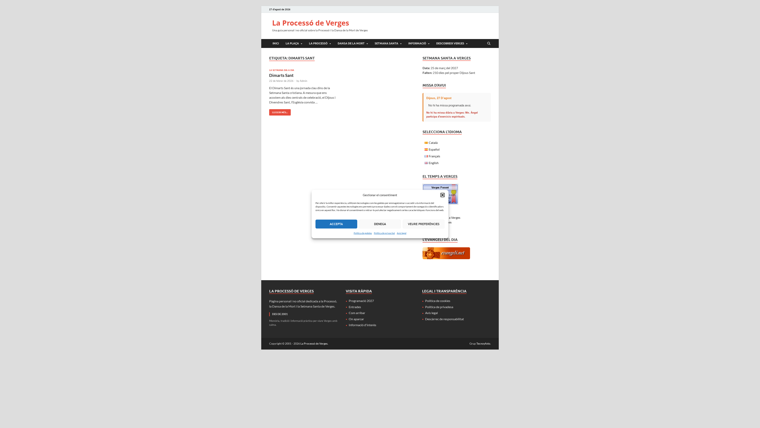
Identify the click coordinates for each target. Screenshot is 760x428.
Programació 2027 (361, 301)
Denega (380, 224)
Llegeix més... (278, 111)
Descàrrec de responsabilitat (444, 319)
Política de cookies (437, 301)
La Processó (318, 43)
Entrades (355, 307)
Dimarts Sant (281, 75)
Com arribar (357, 313)
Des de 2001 (280, 314)
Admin (303, 80)
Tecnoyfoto (483, 343)
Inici (276, 43)
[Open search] (489, 43)
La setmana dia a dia (281, 70)
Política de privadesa (439, 307)
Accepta (336, 224)
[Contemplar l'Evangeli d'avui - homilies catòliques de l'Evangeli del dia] (446, 258)
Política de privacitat (384, 233)
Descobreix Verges (450, 43)
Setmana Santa (386, 43)
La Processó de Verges (310, 23)
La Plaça (292, 43)
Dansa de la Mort (351, 43)
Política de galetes (363, 233)
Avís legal (401, 233)
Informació (417, 43)
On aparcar (356, 319)
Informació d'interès (362, 325)
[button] (443, 195)
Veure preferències (423, 224)
